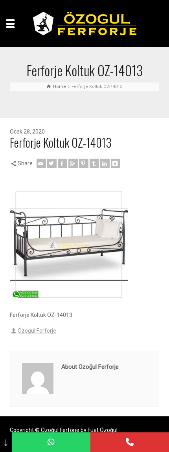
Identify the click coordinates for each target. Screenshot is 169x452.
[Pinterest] (83, 163)
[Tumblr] (94, 163)
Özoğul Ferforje (37, 331)
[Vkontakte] (115, 163)
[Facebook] (62, 163)
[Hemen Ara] (129, 442)
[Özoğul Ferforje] (84, 23)
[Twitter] (52, 163)
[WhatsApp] (51, 442)
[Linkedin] (105, 163)
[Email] (41, 163)
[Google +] (73, 163)
